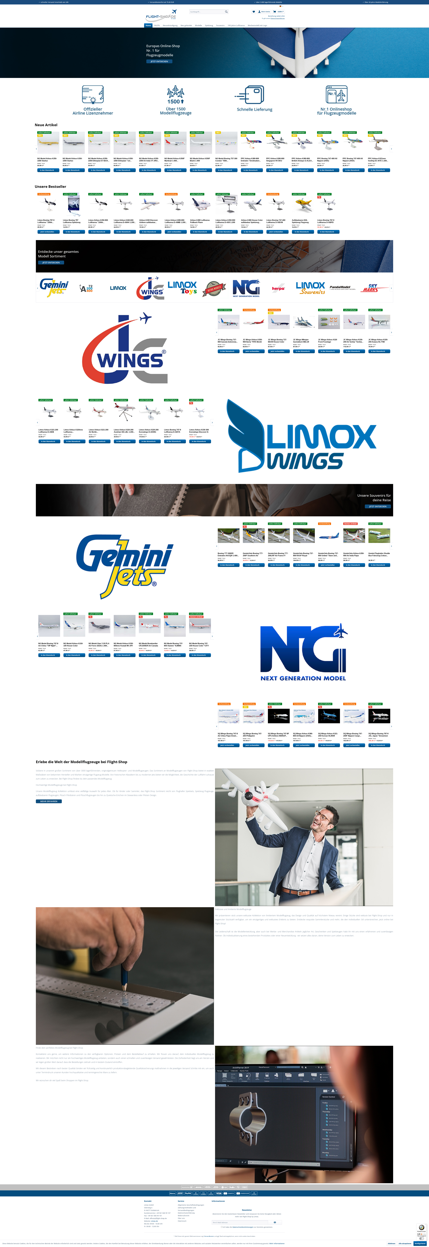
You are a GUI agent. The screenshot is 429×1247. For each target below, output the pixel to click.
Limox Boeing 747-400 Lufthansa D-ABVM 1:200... (275, 221)
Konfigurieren (420, 1243)
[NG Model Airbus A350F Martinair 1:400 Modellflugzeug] (354, 142)
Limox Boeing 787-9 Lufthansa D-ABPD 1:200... (325, 221)
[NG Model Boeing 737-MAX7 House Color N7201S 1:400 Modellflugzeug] (74, 625)
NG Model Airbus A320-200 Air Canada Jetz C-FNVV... (199, 645)
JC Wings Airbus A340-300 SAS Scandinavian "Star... (277, 341)
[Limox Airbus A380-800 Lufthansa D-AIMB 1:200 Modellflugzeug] (176, 204)
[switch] (421, 1238)
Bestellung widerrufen (276, 16)
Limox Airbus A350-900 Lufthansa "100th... (98, 221)
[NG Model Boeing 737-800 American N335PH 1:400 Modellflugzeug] (150, 142)
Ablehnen (391, 1243)
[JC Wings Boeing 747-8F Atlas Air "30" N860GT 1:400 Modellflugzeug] (228, 322)
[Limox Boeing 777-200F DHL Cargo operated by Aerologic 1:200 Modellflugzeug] (200, 412)
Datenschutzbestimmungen (243, 1227)
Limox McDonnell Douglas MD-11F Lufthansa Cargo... (172, 431)
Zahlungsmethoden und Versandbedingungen (187, 1209)
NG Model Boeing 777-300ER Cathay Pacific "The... (72, 160)
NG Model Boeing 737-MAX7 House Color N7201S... (73, 645)
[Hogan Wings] (118, 288)
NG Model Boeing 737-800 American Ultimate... (176, 160)
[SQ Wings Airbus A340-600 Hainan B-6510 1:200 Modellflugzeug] (304, 715)
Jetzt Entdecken (51, 262)
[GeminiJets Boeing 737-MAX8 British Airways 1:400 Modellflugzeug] (329, 535)
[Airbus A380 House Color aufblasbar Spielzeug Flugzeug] (252, 204)
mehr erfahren (48, 801)
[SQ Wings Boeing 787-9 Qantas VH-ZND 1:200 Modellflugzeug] (229, 715)
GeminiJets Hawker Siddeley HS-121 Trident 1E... (353, 554)
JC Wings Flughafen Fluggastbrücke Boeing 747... (253, 341)
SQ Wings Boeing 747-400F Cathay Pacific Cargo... (252, 735)
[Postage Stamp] (150, 288)
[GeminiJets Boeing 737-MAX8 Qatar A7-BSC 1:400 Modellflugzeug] (279, 535)
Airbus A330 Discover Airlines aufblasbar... (148, 221)
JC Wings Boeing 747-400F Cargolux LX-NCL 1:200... (353, 341)
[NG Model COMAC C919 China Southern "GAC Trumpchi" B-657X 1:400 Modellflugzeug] (125, 625)
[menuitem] (209, 11)
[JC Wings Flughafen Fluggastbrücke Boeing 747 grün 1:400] (253, 322)
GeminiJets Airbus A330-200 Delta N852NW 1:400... (253, 554)
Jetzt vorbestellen (47, 232)
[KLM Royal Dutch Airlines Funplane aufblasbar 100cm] (49, 142)
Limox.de (154, 1221)
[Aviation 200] (246, 288)
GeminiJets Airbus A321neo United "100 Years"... (377, 554)
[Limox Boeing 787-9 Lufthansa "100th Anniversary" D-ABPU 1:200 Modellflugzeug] (49, 204)
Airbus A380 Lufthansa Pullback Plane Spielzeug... (200, 221)
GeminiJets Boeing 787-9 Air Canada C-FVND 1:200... (303, 554)
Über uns (181, 1218)
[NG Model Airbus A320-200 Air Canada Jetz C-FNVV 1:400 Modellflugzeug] (200, 625)
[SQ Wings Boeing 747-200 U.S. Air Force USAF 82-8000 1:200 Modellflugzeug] (379, 715)
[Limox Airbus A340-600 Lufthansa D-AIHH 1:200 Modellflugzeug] (125, 204)
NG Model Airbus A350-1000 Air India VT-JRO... (327, 160)
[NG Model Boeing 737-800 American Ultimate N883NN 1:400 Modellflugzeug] (176, 142)
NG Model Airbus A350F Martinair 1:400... (353, 160)
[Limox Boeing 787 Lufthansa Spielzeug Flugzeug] (74, 204)
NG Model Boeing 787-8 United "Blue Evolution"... (49, 645)
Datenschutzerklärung (278, 18)
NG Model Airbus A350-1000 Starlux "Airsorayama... (225, 160)
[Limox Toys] (342, 288)
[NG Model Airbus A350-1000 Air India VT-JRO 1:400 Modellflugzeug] (328, 142)
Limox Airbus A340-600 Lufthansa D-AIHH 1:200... (125, 221)
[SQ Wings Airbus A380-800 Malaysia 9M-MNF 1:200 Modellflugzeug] (279, 715)
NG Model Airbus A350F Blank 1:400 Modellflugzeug (378, 160)
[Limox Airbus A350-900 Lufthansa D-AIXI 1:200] (227, 204)
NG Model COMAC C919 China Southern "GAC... (124, 645)
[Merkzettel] (253, 11)
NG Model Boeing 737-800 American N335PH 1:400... (150, 160)
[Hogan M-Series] (182, 288)
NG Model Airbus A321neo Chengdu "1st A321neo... (99, 645)
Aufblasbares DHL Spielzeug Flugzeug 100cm (300, 221)
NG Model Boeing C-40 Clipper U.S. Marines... (173, 645)
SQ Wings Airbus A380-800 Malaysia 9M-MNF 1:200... (278, 735)
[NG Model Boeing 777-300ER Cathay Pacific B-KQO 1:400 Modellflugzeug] (125, 142)
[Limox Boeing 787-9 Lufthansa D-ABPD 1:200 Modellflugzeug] (328, 204)
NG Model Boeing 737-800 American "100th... (201, 160)
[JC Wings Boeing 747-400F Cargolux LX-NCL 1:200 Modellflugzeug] (354, 322)
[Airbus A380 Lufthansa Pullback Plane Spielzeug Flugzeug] (201, 204)
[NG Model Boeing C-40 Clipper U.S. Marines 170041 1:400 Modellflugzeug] (175, 625)
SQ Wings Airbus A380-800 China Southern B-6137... (328, 735)
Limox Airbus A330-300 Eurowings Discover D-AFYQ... (148, 431)
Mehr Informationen (277, 1243)
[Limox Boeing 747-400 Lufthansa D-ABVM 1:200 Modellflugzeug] (277, 204)
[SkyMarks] (86, 288)
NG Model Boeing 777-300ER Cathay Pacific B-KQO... (124, 160)
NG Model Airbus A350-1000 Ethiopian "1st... (301, 160)
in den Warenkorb (47, 170)
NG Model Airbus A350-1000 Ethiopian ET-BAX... (277, 160)
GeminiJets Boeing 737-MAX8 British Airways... (328, 554)
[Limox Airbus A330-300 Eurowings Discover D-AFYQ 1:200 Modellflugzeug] (150, 412)
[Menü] (425, 1225)
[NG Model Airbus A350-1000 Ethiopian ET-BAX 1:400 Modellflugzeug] (277, 142)
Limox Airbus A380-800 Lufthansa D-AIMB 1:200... (176, 221)
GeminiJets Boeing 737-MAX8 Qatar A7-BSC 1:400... (278, 554)
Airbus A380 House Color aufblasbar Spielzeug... (252, 221)
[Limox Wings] (278, 288)
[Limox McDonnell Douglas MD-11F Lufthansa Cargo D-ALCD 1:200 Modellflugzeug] (175, 412)
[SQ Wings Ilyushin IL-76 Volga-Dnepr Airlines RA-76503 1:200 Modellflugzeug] (354, 715)
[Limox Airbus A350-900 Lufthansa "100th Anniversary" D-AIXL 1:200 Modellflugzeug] (99, 204)
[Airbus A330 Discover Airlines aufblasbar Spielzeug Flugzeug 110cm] (150, 204)
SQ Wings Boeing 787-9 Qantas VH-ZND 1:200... (228, 735)
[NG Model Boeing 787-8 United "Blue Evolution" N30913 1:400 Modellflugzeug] (49, 625)
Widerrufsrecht (183, 1216)
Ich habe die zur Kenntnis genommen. (248, 1227)
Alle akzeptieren (405, 1243)
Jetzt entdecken (159, 61)
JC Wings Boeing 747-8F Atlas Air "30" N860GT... (228, 341)
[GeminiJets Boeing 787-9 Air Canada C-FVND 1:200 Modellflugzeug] (304, 535)
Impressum (182, 1221)
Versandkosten (209, 1236)
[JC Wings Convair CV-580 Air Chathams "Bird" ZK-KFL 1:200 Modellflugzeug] (304, 322)
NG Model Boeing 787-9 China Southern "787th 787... (149, 645)
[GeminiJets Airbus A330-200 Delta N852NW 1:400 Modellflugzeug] (253, 535)
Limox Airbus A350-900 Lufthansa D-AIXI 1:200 (225, 221)
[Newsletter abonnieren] (275, 1222)
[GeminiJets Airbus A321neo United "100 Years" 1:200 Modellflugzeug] (379, 535)
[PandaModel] (54, 288)
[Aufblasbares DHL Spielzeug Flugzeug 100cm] (303, 204)
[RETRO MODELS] (374, 288)
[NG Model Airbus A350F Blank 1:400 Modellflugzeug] (379, 142)
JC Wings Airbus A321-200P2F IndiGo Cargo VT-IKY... (379, 341)
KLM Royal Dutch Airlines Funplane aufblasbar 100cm (48, 160)
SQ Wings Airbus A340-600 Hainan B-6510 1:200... (303, 735)
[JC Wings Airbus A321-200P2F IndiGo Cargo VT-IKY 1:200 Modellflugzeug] (379, 322)
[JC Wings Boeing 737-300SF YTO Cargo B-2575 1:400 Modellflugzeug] (329, 322)
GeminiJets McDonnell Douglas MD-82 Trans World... (227, 554)
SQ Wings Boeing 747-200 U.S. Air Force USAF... (379, 735)
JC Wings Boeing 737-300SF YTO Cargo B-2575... (327, 341)
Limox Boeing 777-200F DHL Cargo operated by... (199, 431)
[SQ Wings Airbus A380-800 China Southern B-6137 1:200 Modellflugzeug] (329, 715)
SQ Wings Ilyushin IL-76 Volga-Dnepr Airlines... (353, 735)
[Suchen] (226, 11)
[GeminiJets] (214, 288)
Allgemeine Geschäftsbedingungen (191, 1205)
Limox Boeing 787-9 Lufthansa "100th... (46, 221)
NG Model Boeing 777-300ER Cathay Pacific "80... (97, 160)
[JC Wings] (310, 288)
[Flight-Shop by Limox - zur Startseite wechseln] (161, 15)
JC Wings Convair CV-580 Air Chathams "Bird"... (302, 341)
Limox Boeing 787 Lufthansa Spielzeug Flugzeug (71, 221)
